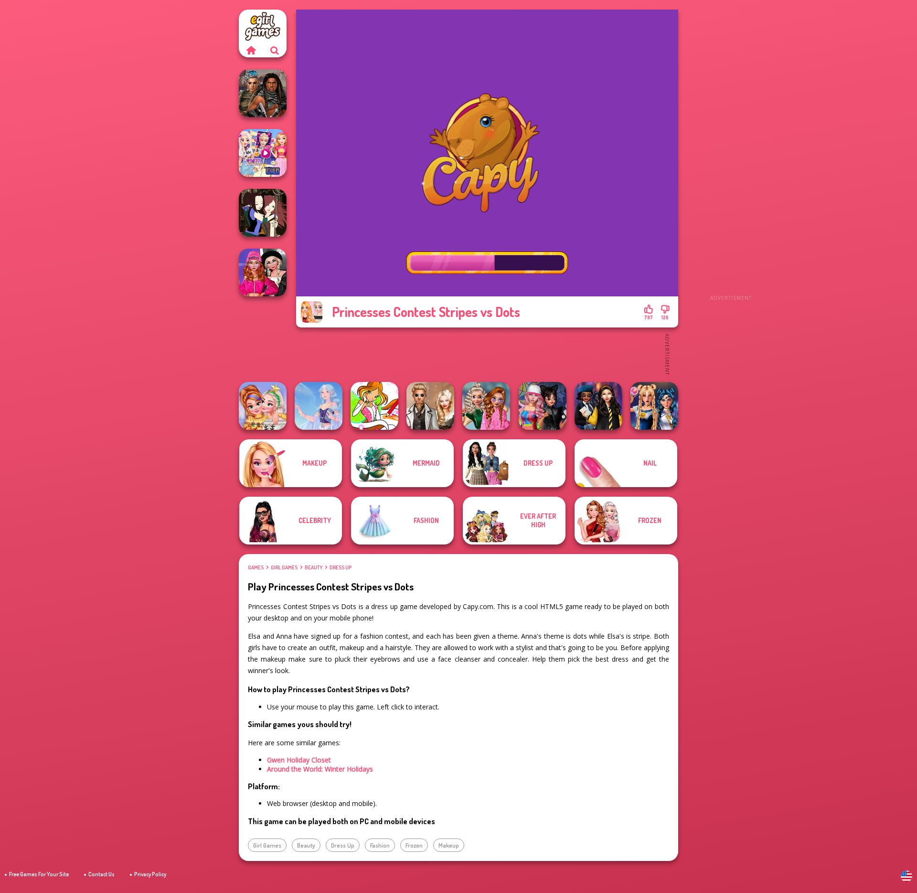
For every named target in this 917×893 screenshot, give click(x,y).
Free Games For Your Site (39, 874)
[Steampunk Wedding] (430, 406)
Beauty (313, 567)
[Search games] (275, 50)
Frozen (414, 845)
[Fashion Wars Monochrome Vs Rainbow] (263, 272)
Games (256, 567)
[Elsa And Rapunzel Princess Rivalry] (263, 153)
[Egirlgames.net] (251, 50)
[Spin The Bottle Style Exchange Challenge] (542, 406)
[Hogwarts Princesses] (598, 406)
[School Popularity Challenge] (486, 406)
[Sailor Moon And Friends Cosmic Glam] (654, 406)
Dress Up (341, 567)
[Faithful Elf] (318, 406)
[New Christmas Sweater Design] (263, 406)
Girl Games (284, 567)
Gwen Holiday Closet (299, 759)
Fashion (380, 845)
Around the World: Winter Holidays (320, 768)
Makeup (448, 845)
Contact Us (101, 874)
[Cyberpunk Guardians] (263, 93)
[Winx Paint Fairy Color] (374, 406)
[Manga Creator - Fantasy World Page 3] (263, 213)
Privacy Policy (150, 874)
